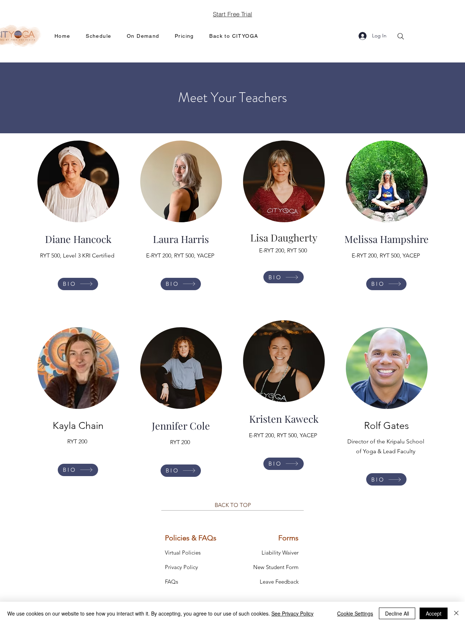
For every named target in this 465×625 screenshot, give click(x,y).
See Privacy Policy (292, 613)
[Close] (456, 613)
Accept (433, 613)
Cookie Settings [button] (355, 613)
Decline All (397, 613)
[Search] (400, 36)
